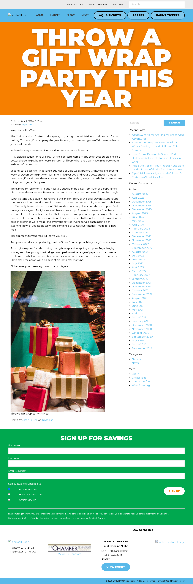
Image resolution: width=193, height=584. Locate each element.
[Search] (182, 4)
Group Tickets (117, 4)
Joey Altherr (27, 124)
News (135, 363)
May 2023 (138, 221)
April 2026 (138, 197)
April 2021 (138, 313)
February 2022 (141, 275)
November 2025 (142, 205)
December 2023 (142, 209)
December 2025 (142, 201)
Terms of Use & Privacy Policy (171, 581)
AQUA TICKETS (110, 15)
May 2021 (137, 309)
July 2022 (138, 255)
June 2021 (138, 305)
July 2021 (137, 302)
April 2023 (138, 224)
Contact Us (71, 4)
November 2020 (142, 329)
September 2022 (142, 248)
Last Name (14, 458)
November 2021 (141, 286)
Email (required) (17, 471)
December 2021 (141, 282)
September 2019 (142, 348)
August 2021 (139, 298)
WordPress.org (141, 385)
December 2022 (142, 236)
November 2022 (142, 240)
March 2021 (139, 317)
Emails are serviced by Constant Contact (85, 518)
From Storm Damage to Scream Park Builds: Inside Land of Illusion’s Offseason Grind (156, 158)
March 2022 (139, 271)
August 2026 (140, 194)
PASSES (138, 15)
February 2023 (141, 228)
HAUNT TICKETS (168, 15)
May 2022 (138, 263)
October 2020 (140, 332)
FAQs (82, 4)
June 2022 (138, 259)
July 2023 (138, 217)
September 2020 (142, 336)
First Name (14, 445)
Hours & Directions (98, 4)
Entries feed (139, 377)
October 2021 (140, 290)
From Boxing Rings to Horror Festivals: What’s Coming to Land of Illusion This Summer (155, 146)
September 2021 (142, 294)
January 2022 (140, 278)
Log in (135, 373)
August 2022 (140, 251)
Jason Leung (30, 420)
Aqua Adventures (28, 489)
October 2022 (140, 244)
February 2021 (140, 321)
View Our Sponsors (69, 554)
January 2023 (140, 232)
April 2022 (138, 267)
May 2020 (138, 340)
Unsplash (47, 420)
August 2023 (140, 213)
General (137, 359)
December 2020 (142, 325)
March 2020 (139, 344)
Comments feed (141, 381)
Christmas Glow (27, 500)
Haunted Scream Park (31, 494)
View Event (115, 567)
